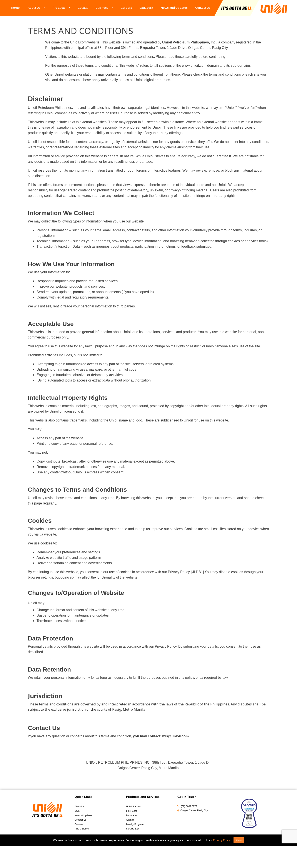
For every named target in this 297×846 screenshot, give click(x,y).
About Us (79, 806)
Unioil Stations (133, 806)
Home (17, 7)
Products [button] (59, 7)
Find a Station (82, 828)
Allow (238, 840)
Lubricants (131, 815)
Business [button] (102, 7)
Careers (126, 7)
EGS (77, 811)
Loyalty (83, 7)
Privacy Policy (222, 840)
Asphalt (130, 819)
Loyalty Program (134, 824)
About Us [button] (34, 7)
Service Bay (132, 828)
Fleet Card (131, 811)
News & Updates (83, 815)
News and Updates (174, 7)
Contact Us (202, 7)
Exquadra (146, 7)
